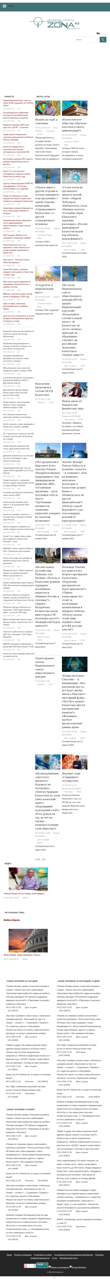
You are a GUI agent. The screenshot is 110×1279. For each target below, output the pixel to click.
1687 (18, 241)
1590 (18, 130)
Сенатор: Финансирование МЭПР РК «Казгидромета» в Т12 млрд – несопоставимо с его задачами (18, 186)
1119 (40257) (64, 1185)
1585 (18, 278)
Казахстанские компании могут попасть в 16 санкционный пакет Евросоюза (16, 504)
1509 (18, 312)
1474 (18, 299)
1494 (18, 420)
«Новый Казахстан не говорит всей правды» (24, 893)
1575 (18, 108)
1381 (18, 566)
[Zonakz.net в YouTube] (83, 34)
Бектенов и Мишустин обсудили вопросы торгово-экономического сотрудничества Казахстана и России (18, 597)
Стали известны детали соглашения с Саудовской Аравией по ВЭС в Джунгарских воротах (18, 380)
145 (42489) (13, 1040)
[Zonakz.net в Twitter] (76, 34)
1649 (18, 339)
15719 (39, 134)
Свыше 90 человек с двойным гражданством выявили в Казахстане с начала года (18, 272)
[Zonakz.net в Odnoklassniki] (91, 34)
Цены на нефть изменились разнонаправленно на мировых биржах (15, 306)
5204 (39, 238)
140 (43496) (13, 1168)
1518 (18, 498)
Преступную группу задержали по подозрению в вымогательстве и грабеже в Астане (17, 284)
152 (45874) (13, 1011)
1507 (18, 554)
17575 (39, 640)
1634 (18, 192)
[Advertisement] (55, 65)
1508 (18, 579)
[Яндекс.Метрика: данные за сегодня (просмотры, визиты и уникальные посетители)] (78, 1267)
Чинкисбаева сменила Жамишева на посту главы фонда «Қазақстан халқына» (18, 210)
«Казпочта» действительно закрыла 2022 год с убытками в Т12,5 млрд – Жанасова (18, 634)
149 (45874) (13, 1139)
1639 (18, 290)
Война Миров (12, 920)
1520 (18, 364)
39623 (25, 898)
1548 (18, 324)
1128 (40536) (64, 1126)
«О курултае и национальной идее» (44, 288)
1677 (18, 650)
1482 (18, 398)
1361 (18, 430)
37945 (39, 843)
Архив (9, 1255)
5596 (66, 145)
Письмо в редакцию (23, 1255)
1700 (51, 402)
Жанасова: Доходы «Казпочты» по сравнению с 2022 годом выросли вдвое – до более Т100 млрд (17, 609)
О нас (54, 1258)
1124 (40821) (64, 1156)
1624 (18, 216)
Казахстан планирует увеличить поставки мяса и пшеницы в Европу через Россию (17, 517)
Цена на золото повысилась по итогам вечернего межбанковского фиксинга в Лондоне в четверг (18, 318)
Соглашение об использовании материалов (73, 1255)
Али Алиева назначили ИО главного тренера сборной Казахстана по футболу (18, 161)
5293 (82, 531)
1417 (51, 684)
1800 (18, 155)
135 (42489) (13, 1210)
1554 (18, 628)
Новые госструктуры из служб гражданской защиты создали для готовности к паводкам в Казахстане (18, 198)
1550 (18, 442)
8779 (82, 640)
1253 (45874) (64, 1011)
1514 (18, 352)
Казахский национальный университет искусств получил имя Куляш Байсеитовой (18, 333)
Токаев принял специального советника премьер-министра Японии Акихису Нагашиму (18, 137)
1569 (18, 410)
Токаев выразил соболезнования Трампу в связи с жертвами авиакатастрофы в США (16, 404)
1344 (18, 476)
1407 (18, 640)
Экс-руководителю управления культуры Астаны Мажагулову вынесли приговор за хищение (15, 115)
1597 (18, 167)
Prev (7, 878)
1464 (18, 603)
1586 (18, 532)
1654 (18, 488)
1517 (18, 615)
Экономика (69, 419)
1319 (18, 374)
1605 (18, 591)
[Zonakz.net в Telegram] (87, 34)
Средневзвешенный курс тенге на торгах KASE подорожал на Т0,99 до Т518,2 (18, 103)
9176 (56, 531)
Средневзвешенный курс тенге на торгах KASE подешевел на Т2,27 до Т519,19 (18, 470)
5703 (82, 366)
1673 (18, 265)
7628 (82, 250)
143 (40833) (43, 1081)
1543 (18, 659)
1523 (18, 143)
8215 (39, 307)
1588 (18, 386)
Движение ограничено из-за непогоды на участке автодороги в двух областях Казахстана (18, 458)
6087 (82, 738)
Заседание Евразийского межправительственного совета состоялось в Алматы (16, 358)
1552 (18, 452)
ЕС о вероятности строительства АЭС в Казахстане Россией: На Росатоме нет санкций (18, 436)
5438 (80, 419)
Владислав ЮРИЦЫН (71, 416)
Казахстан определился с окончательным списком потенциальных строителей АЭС (16, 149)
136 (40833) (43, 1180)
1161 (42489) (64, 1085)
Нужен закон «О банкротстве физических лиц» (73, 404)
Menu (11, 6)
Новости (41, 402)
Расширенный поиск (69, 1258)
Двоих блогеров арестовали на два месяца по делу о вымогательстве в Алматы (18, 622)
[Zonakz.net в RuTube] (99, 34)
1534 (18, 544)
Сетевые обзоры (71, 141)
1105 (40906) (64, 1230)
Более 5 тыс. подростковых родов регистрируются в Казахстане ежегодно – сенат (17, 538)
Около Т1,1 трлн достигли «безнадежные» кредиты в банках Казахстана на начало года (17, 174)
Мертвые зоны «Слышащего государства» (71, 777)
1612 (18, 256)
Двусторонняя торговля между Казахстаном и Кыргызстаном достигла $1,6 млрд (15, 392)
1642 (18, 121)
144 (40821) (13, 1069)
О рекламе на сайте (43, 1255)
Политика (50, 131)
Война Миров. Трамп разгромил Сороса (22, 955)
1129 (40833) (94, 1097)
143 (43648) (13, 1097)
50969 (25, 959)
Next (49, 878)
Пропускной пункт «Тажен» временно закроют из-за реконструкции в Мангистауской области (18, 573)
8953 (79, 792)
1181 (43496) (64, 1040)
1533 (18, 204)
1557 (18, 179)
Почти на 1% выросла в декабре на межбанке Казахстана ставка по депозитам (17, 560)
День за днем (70, 250)
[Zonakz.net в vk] (95, 34)
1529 (18, 510)
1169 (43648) (64, 1055)
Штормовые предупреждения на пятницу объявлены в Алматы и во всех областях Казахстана (17, 346)
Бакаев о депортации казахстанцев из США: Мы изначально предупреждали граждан (18, 585)
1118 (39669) (64, 1214)
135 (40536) (13, 1239)
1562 (18, 522)
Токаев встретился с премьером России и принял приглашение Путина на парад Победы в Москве (18, 482)
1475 (18, 464)
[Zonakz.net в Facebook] (80, 34)
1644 (18, 231)
